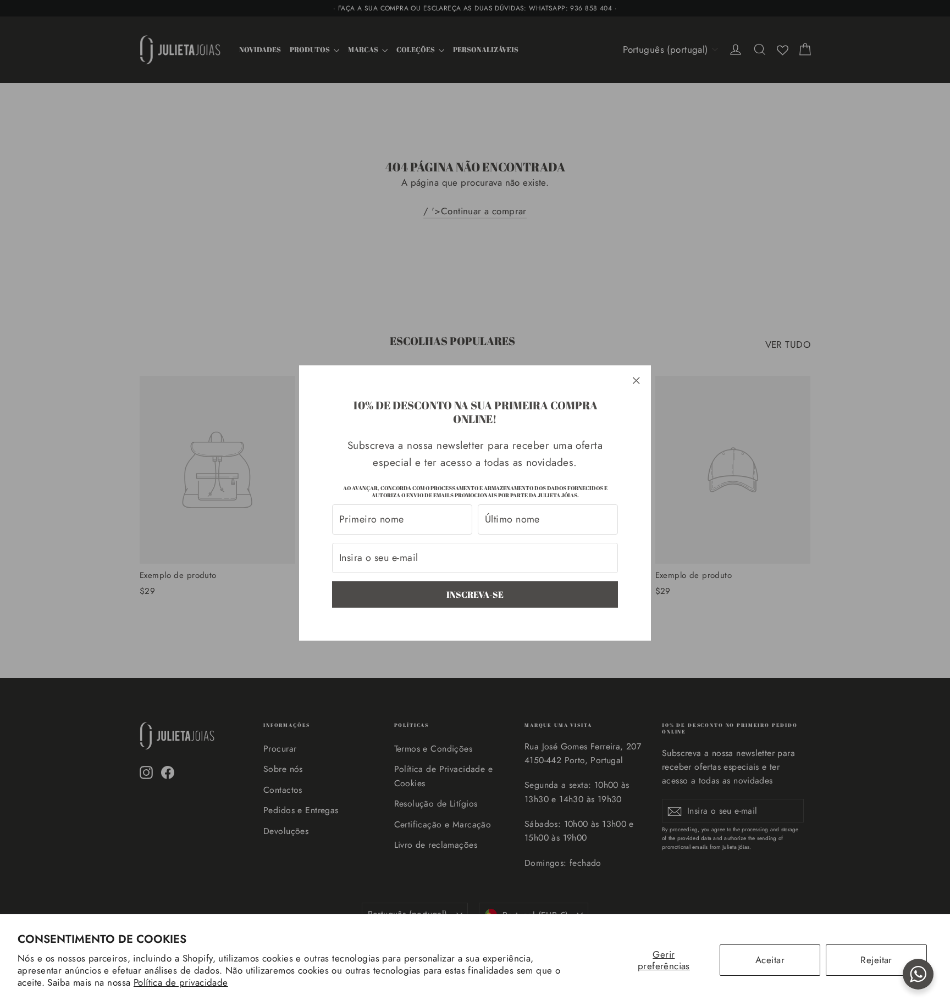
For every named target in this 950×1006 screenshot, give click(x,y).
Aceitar (770, 959)
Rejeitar (876, 959)
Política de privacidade (181, 982)
